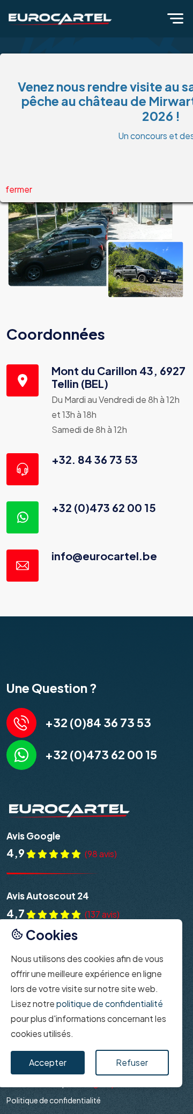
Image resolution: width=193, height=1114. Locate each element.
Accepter (47, 1062)
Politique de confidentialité (53, 1100)
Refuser (132, 1062)
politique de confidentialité (109, 1003)
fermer (18, 189)
